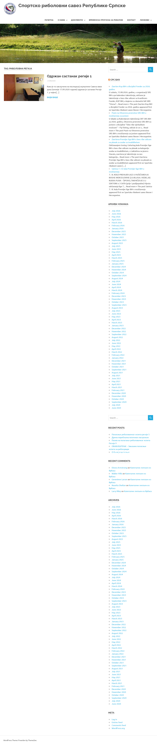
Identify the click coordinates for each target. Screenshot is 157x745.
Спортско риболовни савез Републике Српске (72, 5)
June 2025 (116, 249)
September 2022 (119, 334)
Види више (52, 97)
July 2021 (116, 375)
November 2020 (119, 396)
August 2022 (117, 337)
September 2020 (119, 402)
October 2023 (118, 302)
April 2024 (116, 287)
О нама (61, 20)
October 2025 (118, 237)
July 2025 (116, 246)
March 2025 (117, 258)
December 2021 (119, 360)
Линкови (144, 20)
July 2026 (116, 210)
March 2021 (117, 387)
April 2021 (116, 384)
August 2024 (117, 278)
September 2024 (119, 275)
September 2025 (119, 240)
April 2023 (116, 319)
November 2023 (119, 299)
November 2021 (119, 363)
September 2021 (119, 369)
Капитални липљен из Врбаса (138, 491)
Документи (77, 20)
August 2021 (117, 372)
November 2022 (119, 331)
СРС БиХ (115, 79)
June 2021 (116, 378)
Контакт (131, 20)
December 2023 (119, 296)
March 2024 (117, 290)
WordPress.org (118, 728)
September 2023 (119, 305)
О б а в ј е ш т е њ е (120, 452)
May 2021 (116, 381)
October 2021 (118, 366)
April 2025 (116, 255)
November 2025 (119, 234)
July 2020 (116, 405)
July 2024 (116, 281)
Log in (114, 719)
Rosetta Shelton (119, 485)
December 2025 (119, 231)
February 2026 (118, 225)
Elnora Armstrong (119, 467)
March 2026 (117, 222)
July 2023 (116, 310)
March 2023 (117, 322)
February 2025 (118, 260)
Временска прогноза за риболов (106, 20)
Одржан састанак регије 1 (69, 76)
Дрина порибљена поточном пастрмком (130, 437)
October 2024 (118, 272)
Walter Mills (117, 473)
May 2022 (116, 346)
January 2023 (118, 325)
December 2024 (119, 266)
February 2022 (118, 355)
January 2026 (118, 228)
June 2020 (116, 408)
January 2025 (118, 263)
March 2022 (117, 352)
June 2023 (116, 313)
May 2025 (116, 252)
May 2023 (116, 316)
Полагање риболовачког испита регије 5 (131, 434)
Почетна (49, 20)
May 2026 (116, 216)
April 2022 (116, 349)
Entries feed (117, 722)
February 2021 (118, 390)
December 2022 (119, 328)
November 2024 (119, 269)
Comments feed (119, 725)
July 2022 (116, 340)
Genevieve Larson (119, 479)
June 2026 (116, 213)
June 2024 (116, 284)
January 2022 (118, 358)
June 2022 (116, 343)
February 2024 (118, 293)
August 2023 (117, 308)
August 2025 (117, 243)
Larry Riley (116, 491)
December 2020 (119, 393)
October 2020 (118, 399)
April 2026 (116, 219)
